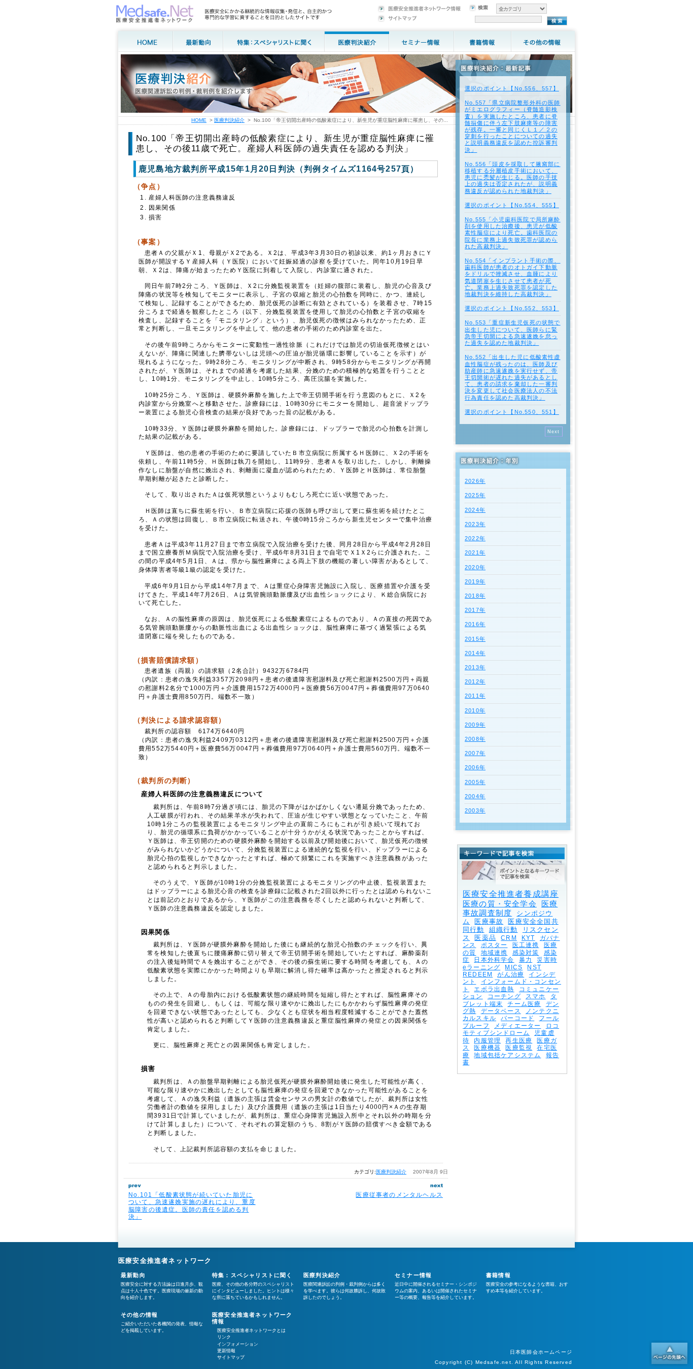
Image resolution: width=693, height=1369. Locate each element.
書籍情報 (498, 1275)
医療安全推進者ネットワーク (165, 1260)
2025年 (475, 495)
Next (553, 431)
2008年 (475, 739)
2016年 (475, 624)
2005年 (475, 782)
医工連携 (525, 945)
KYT (528, 937)
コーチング (504, 996)
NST (534, 967)
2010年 (475, 710)
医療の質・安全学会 (500, 903)
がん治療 (510, 974)
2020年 (475, 567)
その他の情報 (139, 1315)
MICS (514, 967)
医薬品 (485, 937)
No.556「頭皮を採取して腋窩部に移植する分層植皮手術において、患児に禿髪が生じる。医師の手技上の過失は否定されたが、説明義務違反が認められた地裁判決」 (513, 177)
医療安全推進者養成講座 (511, 894)
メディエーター (517, 1025)
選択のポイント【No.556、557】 (512, 88)
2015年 (475, 639)
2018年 (475, 596)
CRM (509, 937)
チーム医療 (524, 1003)
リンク (224, 1337)
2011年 (475, 696)
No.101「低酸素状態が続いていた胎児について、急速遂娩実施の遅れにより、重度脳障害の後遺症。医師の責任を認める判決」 (192, 1205)
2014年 (475, 653)
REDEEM (478, 974)
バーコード (517, 1018)
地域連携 (494, 952)
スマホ (536, 996)
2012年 (475, 681)
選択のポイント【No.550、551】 (512, 412)
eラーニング (481, 967)
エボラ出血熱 (494, 989)
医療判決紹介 (391, 1172)
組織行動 (503, 929)
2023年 (475, 524)
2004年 (475, 796)
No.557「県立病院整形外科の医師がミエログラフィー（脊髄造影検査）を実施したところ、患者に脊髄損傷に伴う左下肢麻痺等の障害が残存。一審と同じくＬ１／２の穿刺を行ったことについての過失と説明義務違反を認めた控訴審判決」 (513, 126)
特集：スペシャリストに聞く (252, 1275)
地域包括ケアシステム (507, 1055)
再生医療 (518, 1040)
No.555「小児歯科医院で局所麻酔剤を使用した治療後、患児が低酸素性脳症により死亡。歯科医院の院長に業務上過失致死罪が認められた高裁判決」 (513, 232)
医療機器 (487, 1047)
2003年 (475, 810)
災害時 (547, 959)
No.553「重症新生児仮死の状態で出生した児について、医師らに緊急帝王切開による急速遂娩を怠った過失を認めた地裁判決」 (513, 332)
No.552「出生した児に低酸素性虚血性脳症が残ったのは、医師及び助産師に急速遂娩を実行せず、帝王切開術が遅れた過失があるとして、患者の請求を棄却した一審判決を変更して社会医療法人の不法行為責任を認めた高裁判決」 (513, 377)
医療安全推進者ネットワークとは (251, 1330)
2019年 (475, 581)
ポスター (494, 945)
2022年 (475, 538)
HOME (198, 120)
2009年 (475, 725)
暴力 (525, 959)
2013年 (475, 667)
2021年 (475, 552)
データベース (501, 1011)
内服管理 (487, 1040)
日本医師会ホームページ (541, 1352)
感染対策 (525, 952)
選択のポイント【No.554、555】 (512, 205)
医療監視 (518, 1047)
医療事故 (488, 921)
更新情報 (226, 1350)
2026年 (475, 481)
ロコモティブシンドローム (511, 1029)
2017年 (475, 610)
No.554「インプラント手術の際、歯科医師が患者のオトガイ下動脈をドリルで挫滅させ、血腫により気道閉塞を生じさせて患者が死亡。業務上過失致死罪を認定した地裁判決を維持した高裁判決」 (513, 277)
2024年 (475, 510)
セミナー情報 (413, 1275)
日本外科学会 (494, 959)
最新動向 (133, 1275)
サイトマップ (231, 1357)
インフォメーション (237, 1344)
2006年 (475, 767)
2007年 (475, 753)
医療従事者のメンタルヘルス (399, 1194)
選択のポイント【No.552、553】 (512, 308)
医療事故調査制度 (510, 908)
